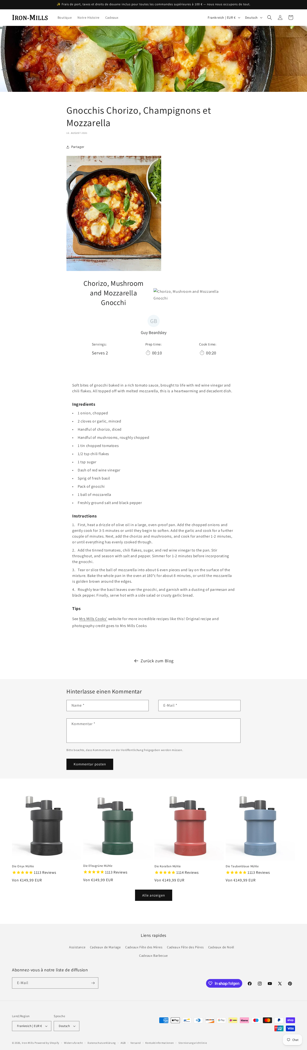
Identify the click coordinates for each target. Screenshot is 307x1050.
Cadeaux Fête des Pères (185, 947)
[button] (269, 17)
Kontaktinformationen (159, 1042)
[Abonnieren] (93, 983)
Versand (135, 1042)
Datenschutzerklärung (102, 1042)
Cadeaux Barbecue (153, 955)
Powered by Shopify (47, 1042)
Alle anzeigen (153, 895)
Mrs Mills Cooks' (93, 618)
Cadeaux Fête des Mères (143, 947)
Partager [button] (77, 147)
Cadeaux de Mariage (105, 947)
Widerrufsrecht (73, 1042)
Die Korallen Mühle (167, 866)
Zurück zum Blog (157, 660)
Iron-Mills (28, 1042)
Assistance (77, 947)
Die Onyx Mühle (23, 866)
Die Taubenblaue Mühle (242, 866)
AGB (123, 1042)
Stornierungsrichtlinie (192, 1042)
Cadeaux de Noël (221, 947)
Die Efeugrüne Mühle (97, 866)
